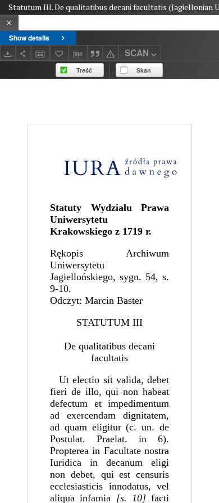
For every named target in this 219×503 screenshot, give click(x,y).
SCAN (137, 53)
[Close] (9, 22)
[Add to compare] (40, 52)
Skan (143, 70)
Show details (29, 38)
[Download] (8, 52)
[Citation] (95, 52)
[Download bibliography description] (78, 53)
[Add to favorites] (59, 52)
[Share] (23, 52)
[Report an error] (110, 52)
